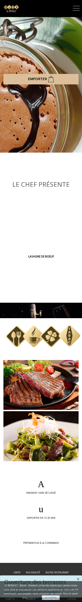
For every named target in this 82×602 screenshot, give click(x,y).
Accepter (50, 597)
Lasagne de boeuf (41, 256)
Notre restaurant (57, 572)
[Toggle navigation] (76, 7)
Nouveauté (33, 572)
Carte (16, 572)
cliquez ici (33, 597)
